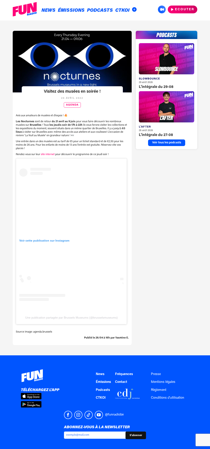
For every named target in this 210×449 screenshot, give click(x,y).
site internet (48, 154)
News (48, 10)
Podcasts (100, 10)
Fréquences (124, 374)
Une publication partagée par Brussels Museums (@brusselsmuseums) (71, 317)
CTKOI (122, 10)
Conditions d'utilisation (167, 397)
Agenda (72, 105)
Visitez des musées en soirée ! (72, 92)
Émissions (71, 10)
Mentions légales (163, 382)
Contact (121, 382)
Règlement (158, 390)
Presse (156, 374)
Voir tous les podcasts (166, 142)
